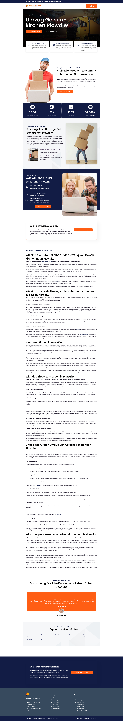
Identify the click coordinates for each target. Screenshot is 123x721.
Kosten (78, 329)
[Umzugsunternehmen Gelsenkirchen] (34, 6)
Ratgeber (79, 718)
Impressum (86, 718)
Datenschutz (94, 718)
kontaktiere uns (84, 334)
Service (56, 281)
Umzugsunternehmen (54, 6)
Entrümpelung (38, 485)
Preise (77, 6)
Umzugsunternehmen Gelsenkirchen (36, 718)
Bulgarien (59, 514)
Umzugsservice (68, 6)
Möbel (42, 276)
